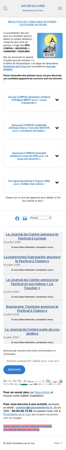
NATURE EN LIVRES (33, 6)
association (43, 392)
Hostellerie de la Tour (15, 66)
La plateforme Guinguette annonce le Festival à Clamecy (32, 259)
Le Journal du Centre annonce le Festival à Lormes (32, 236)
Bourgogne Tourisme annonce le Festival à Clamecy (32, 309)
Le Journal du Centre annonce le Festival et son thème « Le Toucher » (32, 284)
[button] (33, 100)
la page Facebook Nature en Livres (27, 427)
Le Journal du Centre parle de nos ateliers (32, 331)
